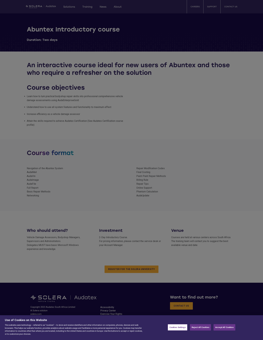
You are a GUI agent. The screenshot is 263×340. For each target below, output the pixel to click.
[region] (131, 327)
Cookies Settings (177, 327)
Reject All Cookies (200, 327)
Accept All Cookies (224, 327)
